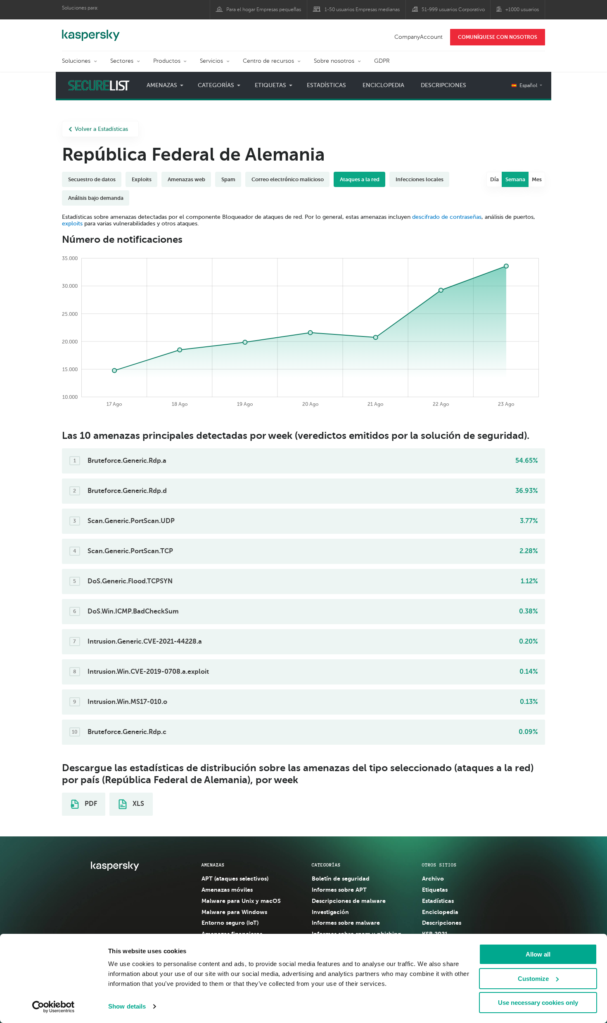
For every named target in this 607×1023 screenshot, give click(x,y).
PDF (90, 804)
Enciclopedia (383, 85)
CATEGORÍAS (326, 864)
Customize (533, 978)
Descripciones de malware (349, 900)
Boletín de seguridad (341, 878)
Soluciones (76, 61)
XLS (137, 804)
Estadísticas (326, 85)
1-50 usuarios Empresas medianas (362, 9)
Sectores (121, 61)
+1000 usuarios (522, 9)
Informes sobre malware (346, 922)
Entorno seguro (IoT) (230, 922)
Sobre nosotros (334, 61)
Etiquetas (435, 889)
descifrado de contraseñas (446, 217)
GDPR (382, 61)
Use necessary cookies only (538, 1002)
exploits (72, 223)
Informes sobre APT (339, 889)
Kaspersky (91, 31)
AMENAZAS (213, 864)
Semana (515, 179)
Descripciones (443, 85)
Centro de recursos (268, 61)
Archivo (433, 878)
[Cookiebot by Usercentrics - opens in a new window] (53, 1007)
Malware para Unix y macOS (241, 900)
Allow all (538, 954)
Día (494, 179)
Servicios (211, 61)
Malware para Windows (234, 912)
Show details (127, 1006)
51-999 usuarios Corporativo (453, 9)
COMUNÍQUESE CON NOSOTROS (497, 37)
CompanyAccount (418, 37)
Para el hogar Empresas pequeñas (263, 9)
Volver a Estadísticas (101, 129)
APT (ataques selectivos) (235, 878)
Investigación (330, 912)
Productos (166, 61)
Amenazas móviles (227, 889)
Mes (537, 179)
